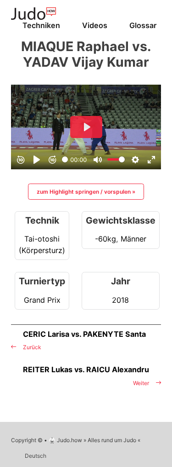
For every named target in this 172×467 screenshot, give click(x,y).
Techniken (41, 25)
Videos (94, 25)
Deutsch (35, 455)
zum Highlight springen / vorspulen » (86, 191)
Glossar (142, 25)
